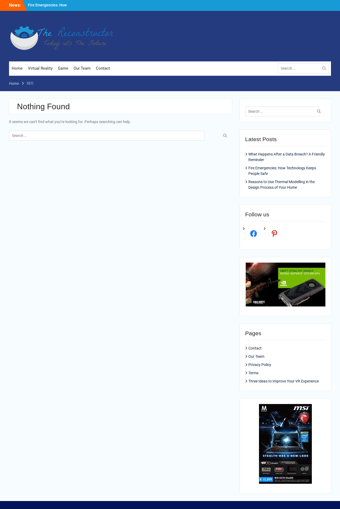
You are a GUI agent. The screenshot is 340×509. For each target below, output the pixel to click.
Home (17, 68)
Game (63, 68)
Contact (103, 68)
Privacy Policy (259, 365)
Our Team (82, 68)
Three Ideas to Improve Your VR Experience (283, 381)
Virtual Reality (40, 68)
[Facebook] (253, 233)
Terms (253, 373)
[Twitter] (274, 233)
